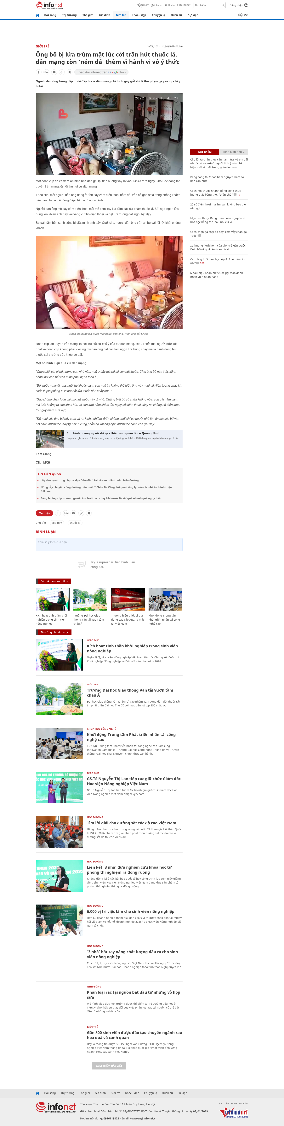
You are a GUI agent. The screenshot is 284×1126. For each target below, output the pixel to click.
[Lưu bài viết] (69, 72)
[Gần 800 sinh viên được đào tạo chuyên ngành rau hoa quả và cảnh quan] (59, 1041)
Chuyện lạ (158, 15)
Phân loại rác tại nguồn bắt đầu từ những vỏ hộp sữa (133, 995)
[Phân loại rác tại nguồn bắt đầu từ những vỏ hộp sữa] (59, 1001)
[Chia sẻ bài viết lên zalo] (46, 72)
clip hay (57, 523)
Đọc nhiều (205, 152)
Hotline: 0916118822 (179, 5)
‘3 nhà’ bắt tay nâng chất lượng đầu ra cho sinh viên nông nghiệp (132, 954)
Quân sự (176, 15)
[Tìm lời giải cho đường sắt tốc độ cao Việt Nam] (59, 831)
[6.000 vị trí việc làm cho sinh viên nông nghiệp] (59, 920)
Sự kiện (193, 15)
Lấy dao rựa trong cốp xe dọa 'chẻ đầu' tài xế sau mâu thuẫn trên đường (90, 480)
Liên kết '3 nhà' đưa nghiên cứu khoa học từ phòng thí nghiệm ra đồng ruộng (129, 870)
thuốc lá (75, 523)
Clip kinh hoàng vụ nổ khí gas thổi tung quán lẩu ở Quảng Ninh (113, 433)
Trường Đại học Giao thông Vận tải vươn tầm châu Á (88, 619)
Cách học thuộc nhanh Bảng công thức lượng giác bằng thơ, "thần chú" (215, 192)
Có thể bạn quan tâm (54, 581)
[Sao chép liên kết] (62, 72)
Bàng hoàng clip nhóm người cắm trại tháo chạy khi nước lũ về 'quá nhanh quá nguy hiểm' (102, 498)
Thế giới (87, 15)
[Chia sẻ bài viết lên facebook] (39, 72)
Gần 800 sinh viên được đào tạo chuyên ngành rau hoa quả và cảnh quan (134, 1035)
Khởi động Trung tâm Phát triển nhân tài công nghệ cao (164, 619)
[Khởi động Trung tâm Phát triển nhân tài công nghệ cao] (165, 599)
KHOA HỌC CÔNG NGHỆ (101, 729)
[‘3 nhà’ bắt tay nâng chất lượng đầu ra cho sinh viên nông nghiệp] (59, 960)
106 (202, 263)
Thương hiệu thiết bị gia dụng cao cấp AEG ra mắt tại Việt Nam (127, 619)
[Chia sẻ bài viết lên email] (54, 72)
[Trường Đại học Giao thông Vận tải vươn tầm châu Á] (90, 599)
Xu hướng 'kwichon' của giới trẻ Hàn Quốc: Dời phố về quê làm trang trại (218, 247)
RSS (245, 15)
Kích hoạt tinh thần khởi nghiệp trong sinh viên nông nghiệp (51, 619)
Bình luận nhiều (233, 152)
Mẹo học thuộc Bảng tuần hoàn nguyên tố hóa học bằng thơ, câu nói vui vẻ (217, 220)
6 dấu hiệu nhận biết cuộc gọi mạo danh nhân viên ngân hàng (216, 275)
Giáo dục (93, 640)
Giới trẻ (121, 15)
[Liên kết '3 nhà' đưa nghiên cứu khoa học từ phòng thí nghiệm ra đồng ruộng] (59, 876)
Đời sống (50, 15)
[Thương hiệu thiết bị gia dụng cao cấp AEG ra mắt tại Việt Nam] (128, 599)
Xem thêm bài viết (109, 1066)
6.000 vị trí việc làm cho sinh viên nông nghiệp (130, 911)
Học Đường (95, 817)
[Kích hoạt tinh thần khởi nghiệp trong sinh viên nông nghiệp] (53, 599)
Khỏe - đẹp (139, 15)
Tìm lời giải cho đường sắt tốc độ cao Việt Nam (131, 822)
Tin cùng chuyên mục (55, 632)
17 (238, 194)
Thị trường (69, 15)
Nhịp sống (94, 986)
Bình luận (44, 513)
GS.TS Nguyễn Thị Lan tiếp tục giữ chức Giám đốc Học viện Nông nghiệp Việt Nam (134, 781)
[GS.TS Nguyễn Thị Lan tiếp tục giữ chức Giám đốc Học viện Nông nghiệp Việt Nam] (59, 787)
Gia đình (104, 15)
